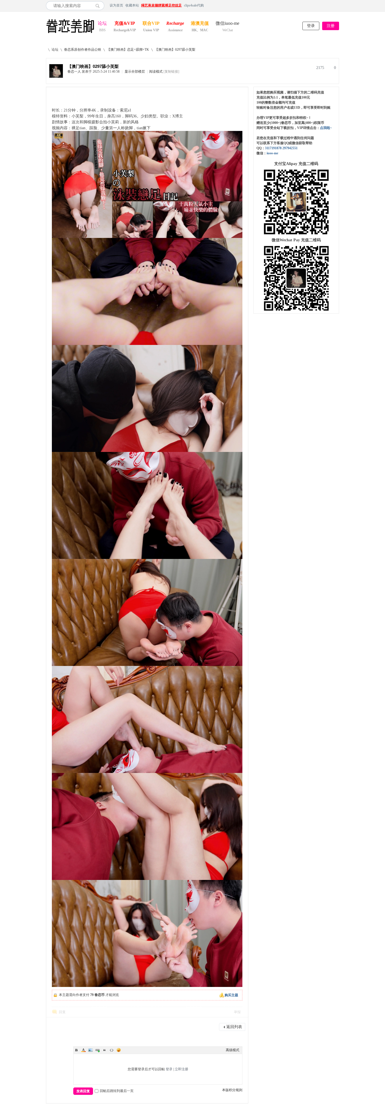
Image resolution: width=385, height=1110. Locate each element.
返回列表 (234, 1027)
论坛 (102, 24)
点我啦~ (326, 128)
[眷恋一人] (56, 77)
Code (111, 1050)
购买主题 (231, 995)
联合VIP (151, 24)
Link (97, 1050)
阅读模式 (156, 71)
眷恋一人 (74, 71)
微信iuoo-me (227, 24)
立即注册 (181, 1069)
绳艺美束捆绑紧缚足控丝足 (161, 5)
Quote (104, 1050)
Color (83, 1050)
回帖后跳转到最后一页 (117, 1091)
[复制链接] (171, 71)
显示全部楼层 (135, 71)
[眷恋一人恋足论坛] (70, 33)
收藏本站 (132, 5)
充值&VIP (125, 24)
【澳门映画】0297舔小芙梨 (175, 50)
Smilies (118, 1050)
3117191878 (273, 148)
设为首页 (116, 5)
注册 (331, 26)
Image (90, 1050)
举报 (237, 1012)
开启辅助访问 (337, 5)
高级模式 (232, 1050)
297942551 (290, 148)
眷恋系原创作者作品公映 (82, 50)
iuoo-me (272, 153)
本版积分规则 (232, 1090)
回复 (62, 1012)
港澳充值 (200, 24)
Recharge (175, 24)
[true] (99, 5)
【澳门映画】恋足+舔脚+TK (128, 50)
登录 (311, 26)
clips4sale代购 (194, 5)
